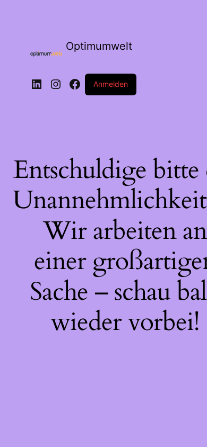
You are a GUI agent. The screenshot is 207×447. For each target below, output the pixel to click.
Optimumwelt (99, 46)
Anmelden (110, 83)
